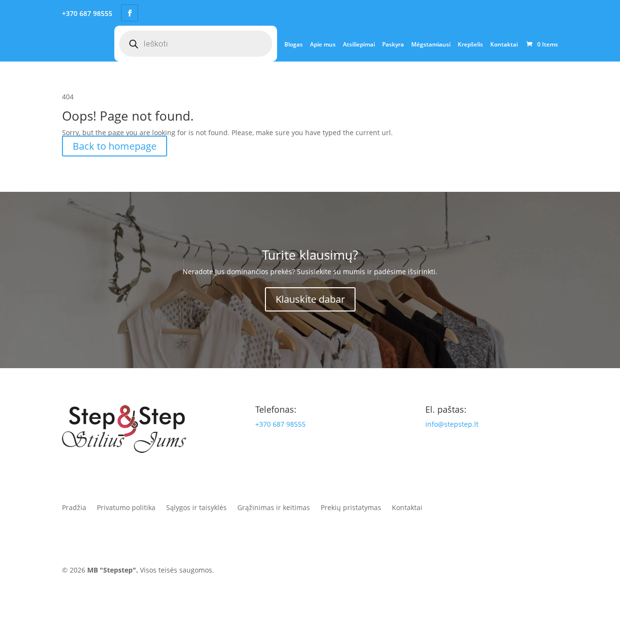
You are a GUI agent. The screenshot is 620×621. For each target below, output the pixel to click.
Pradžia (74, 507)
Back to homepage (114, 146)
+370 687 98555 (280, 424)
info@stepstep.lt (452, 424)
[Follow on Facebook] (438, 572)
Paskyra (393, 44)
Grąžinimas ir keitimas (273, 507)
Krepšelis (470, 44)
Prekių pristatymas (351, 507)
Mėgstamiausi (430, 44)
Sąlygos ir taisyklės (196, 507)
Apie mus (323, 44)
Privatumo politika (126, 507)
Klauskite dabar (310, 299)
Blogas (293, 44)
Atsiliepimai (359, 44)
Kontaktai (504, 44)
